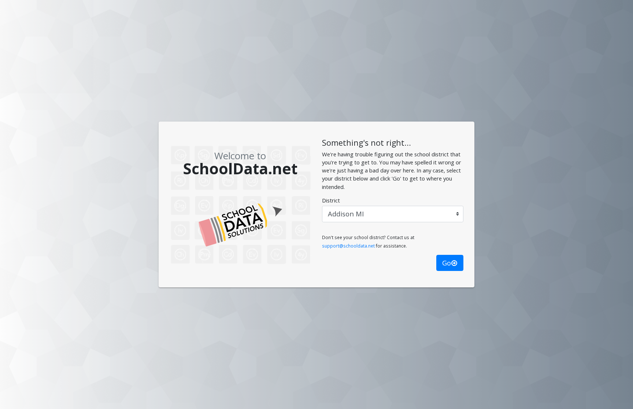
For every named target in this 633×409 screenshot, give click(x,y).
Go (446, 262)
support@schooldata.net (348, 246)
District (331, 200)
